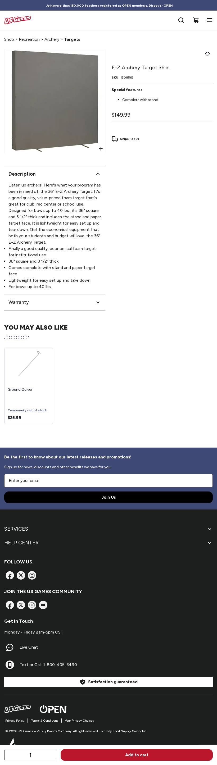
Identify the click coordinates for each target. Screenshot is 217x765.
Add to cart (136, 754)
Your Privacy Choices (79, 720)
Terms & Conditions (44, 720)
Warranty (18, 302)
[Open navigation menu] (208, 20)
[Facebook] (9, 575)
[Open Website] (53, 709)
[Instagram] (32, 575)
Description (21, 174)
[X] (20, 575)
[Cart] (196, 20)
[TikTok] (43, 605)
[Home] (17, 20)
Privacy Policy (14, 720)
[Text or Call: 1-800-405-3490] (9, 664)
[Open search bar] (181, 20)
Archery (51, 39)
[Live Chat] (9, 647)
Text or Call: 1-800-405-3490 (48, 664)
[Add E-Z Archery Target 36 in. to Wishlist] (207, 54)
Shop (9, 39)
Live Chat (29, 647)
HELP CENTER (21, 543)
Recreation (29, 39)
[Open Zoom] (101, 148)
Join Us (108, 497)
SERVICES (16, 529)
